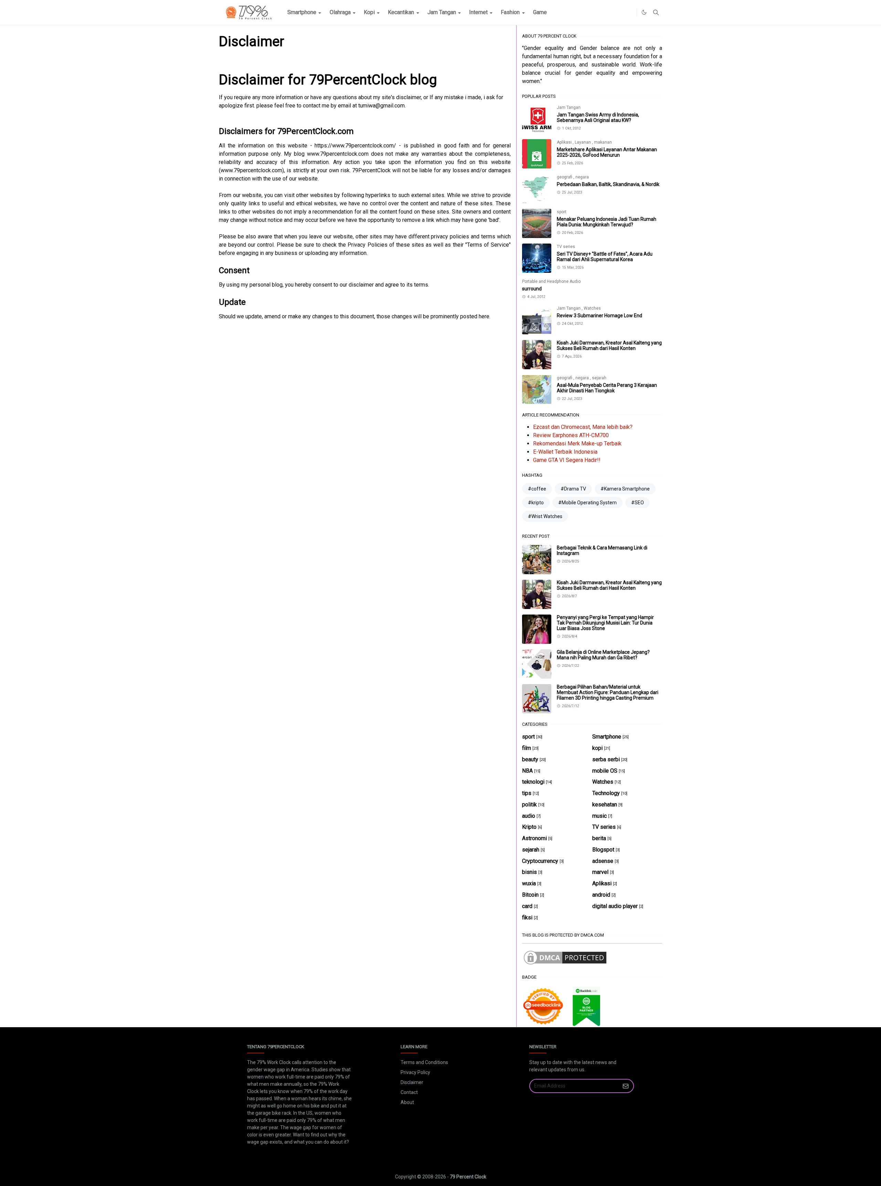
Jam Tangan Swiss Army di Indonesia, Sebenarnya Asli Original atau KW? (598, 117)
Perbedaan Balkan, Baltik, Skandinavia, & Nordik (608, 184)
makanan (603, 142)
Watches (592, 308)
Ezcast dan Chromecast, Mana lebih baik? (583, 427)
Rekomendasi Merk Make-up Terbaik (577, 443)
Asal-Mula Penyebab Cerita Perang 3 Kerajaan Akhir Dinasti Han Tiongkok (607, 387)
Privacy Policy (415, 1072)
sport (561, 211)
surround (532, 288)
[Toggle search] (656, 12)
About (407, 1102)
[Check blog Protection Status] (565, 957)
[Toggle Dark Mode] (644, 12)
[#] (629, 12)
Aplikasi (565, 142)
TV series (566, 246)
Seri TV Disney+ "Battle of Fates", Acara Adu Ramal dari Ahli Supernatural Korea (604, 256)
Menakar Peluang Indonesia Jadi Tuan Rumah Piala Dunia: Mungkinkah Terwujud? (606, 221)
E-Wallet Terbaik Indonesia (565, 451)
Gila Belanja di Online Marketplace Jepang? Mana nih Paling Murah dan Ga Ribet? (603, 654)
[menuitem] (302, 12)
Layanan (583, 142)
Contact (409, 1092)
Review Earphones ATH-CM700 (571, 435)
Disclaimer (412, 1082)
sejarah (599, 377)
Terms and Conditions (424, 1062)
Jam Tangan (569, 107)
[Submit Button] (625, 1086)
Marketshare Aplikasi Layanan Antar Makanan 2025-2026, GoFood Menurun (607, 152)
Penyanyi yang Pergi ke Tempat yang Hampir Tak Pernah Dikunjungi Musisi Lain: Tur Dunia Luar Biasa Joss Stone (605, 623)
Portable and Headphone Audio (551, 281)
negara (582, 177)
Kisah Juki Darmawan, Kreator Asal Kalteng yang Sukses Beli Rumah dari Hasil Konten (609, 345)
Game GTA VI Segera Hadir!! (567, 460)
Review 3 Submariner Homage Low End (599, 315)
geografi (565, 177)
